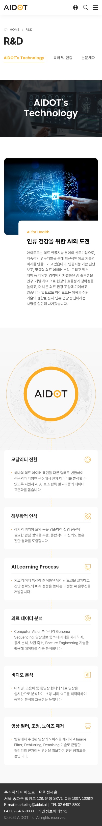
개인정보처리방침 (53, 811)
